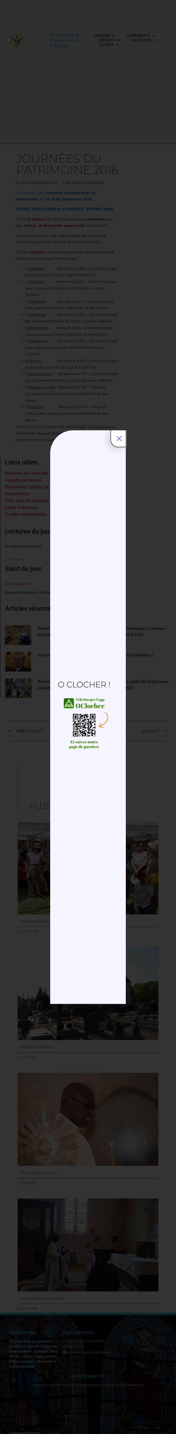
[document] (88, 717)
